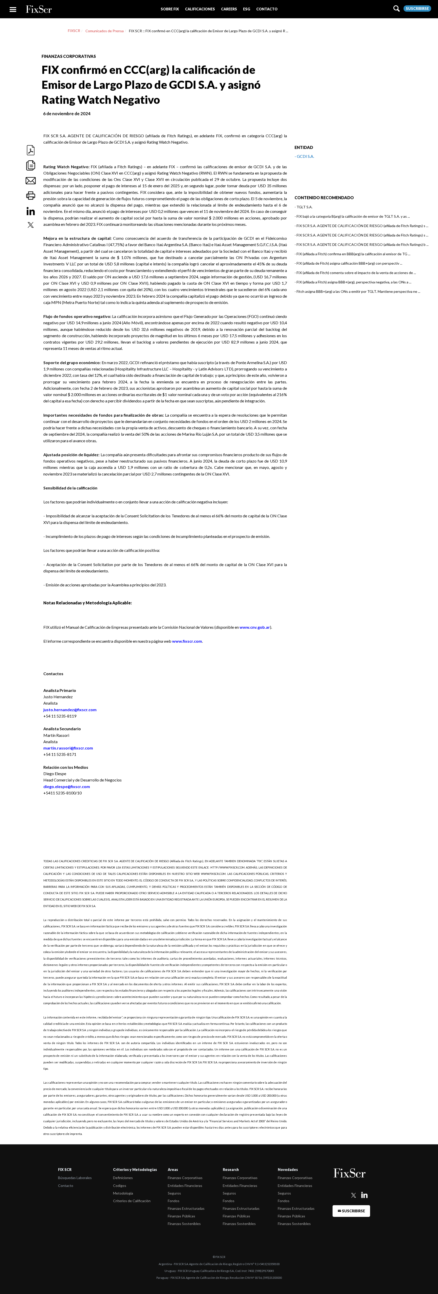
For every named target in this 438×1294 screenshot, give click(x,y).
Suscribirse (417, 8)
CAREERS (229, 9)
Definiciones (123, 1178)
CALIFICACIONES (200, 9)
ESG (246, 9)
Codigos (119, 1185)
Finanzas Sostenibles (184, 1223)
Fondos (173, 1201)
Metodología (123, 1193)
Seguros (174, 1193)
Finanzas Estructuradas (186, 1208)
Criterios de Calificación (132, 1201)
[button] (170, 9)
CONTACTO (267, 9)
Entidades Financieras (185, 1185)
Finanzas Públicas (181, 1216)
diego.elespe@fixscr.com (66, 786)
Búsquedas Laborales (75, 1178)
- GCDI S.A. (304, 156)
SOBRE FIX (170, 9)
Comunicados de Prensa (104, 31)
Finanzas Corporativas (185, 1178)
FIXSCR (74, 30)
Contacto (65, 1185)
